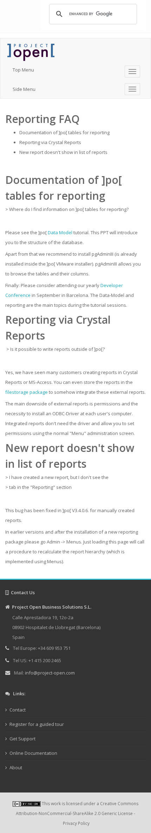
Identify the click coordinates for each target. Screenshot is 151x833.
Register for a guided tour (36, 724)
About (15, 767)
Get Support (22, 738)
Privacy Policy (76, 823)
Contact (17, 710)
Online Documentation (33, 753)
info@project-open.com (49, 673)
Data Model (60, 232)
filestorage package (26, 392)
